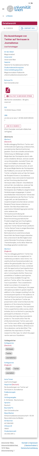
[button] (30, 3)
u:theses (9, 16)
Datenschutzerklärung (29, 448)
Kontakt (25, 443)
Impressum (33, 443)
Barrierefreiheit (31, 445)
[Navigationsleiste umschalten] (3, 9)
